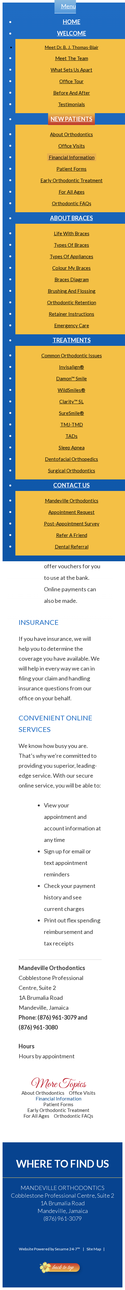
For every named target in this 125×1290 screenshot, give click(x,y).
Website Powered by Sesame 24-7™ (49, 1249)
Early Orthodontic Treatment (58, 1110)
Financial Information (58, 1098)
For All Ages (36, 1116)
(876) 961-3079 (63, 1218)
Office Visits (82, 1093)
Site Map (94, 1249)
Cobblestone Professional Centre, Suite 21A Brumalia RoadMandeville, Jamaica (62, 1199)
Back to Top (62, 1267)
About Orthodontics (42, 1093)
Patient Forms (58, 1104)
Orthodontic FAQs (73, 1116)
